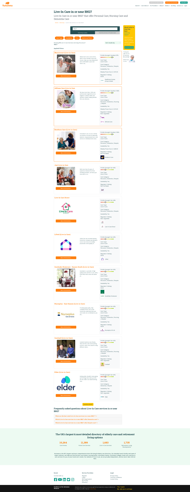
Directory (85, 482)
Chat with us (184, 2)
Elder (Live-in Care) (62, 372)
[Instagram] (72, 479)
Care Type (59, 38)
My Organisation (87, 479)
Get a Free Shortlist (129, 47)
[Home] (7, 4)
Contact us (180, 5)
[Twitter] (68, 479)
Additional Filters (87, 38)
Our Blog (173, 5)
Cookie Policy (93, 488)
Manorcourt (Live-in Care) (65, 53)
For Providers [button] (154, 5)
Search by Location (82, 32)
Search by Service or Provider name (107, 32)
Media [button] (167, 5)
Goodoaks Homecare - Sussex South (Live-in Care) (74, 267)
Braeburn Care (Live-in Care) (66, 130)
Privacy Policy (114, 476)
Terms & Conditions (116, 477)
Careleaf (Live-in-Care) (63, 338)
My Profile (85, 481)
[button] (113, 42)
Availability (69, 38)
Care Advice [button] (144, 5)
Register (84, 476)
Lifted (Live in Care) (62, 234)
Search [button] (137, 5)
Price (77, 38)
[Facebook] (55, 479)
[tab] (82, 32)
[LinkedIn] (64, 479)
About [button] (161, 5)
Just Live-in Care (61, 165)
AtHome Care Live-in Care (65, 88)
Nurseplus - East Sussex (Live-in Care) (69, 304)
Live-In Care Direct (61, 198)
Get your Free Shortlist (171, 2)
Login (185, 5)
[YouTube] (60, 479)
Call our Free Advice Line (156, 2)
